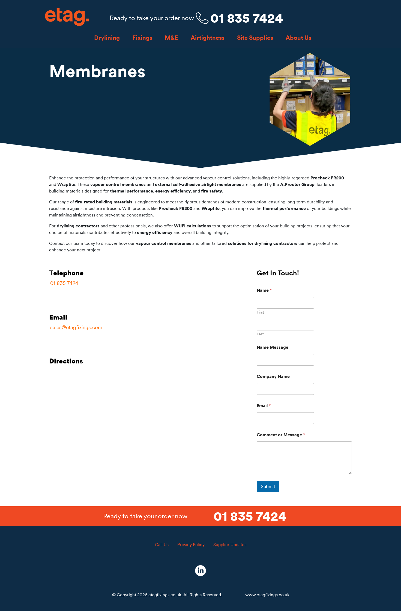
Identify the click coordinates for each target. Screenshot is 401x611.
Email (264, 405)
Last (260, 334)
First (260, 312)
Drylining (107, 37)
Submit (268, 486)
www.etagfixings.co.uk (267, 594)
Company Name (273, 376)
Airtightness (208, 37)
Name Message (272, 347)
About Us (298, 37)
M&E (171, 37)
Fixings (142, 37)
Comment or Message (281, 434)
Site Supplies (255, 37)
